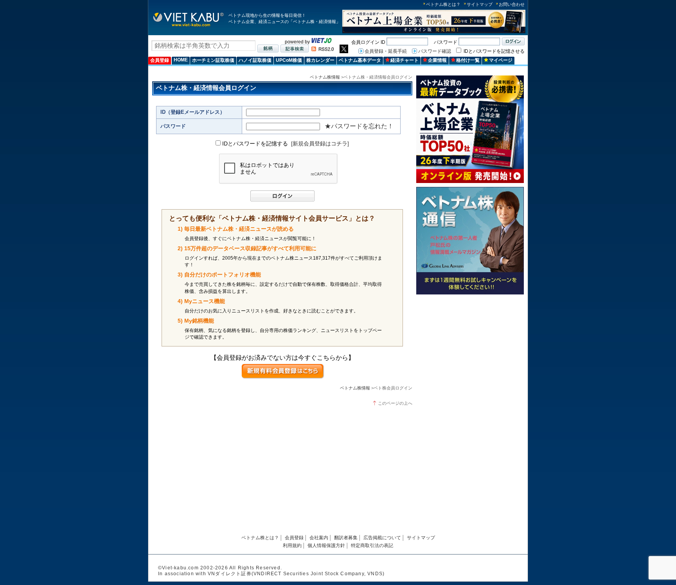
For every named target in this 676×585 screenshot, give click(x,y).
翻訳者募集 (346, 537)
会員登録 (159, 60)
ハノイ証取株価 (255, 60)
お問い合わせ (512, 4)
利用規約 (292, 545)
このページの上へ (395, 403)
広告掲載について (382, 537)
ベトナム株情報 (325, 77)
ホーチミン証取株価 (213, 60)
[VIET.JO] (321, 42)
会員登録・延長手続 (386, 51)
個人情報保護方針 (326, 545)
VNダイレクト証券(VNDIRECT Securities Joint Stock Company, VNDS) (296, 573)
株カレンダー (320, 60)
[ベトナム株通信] (470, 293)
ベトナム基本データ (360, 60)
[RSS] (322, 49)
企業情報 (437, 60)
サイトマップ (480, 4)
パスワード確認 (434, 51)
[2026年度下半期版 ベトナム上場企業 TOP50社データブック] (433, 32)
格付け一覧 (468, 60)
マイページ (500, 60)
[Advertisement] (470, 353)
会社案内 (318, 537)
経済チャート (404, 60)
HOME (181, 60)
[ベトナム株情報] (188, 26)
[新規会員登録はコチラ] (320, 143)
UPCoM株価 (289, 60)
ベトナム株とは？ (443, 4)
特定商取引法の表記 (372, 545)
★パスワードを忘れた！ (359, 126)
